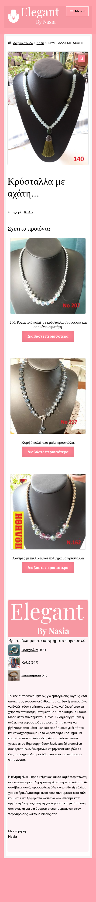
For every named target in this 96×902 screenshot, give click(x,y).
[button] (81, 58)
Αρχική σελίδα (23, 43)
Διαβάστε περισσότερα (48, 336)
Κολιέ (40, 43)
